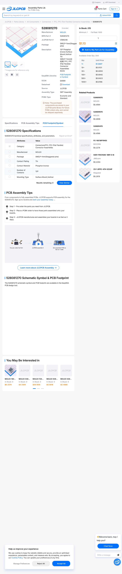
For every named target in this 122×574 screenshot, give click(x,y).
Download (66, 84)
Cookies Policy (17, 558)
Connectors (46, 22)
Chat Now (108, 546)
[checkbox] (10, 146)
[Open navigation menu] (3, 8)
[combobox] (50, 15)
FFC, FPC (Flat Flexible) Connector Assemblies (72, 22)
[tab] (11, 123)
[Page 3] (42, 388)
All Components (33, 22)
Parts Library (19, 22)
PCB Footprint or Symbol (65, 75)
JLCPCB (8, 22)
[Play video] (38, 244)
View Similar (64, 183)
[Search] (117, 15)
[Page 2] (38, 388)
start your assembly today (43, 200)
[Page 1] (34, 388)
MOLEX (63, 32)
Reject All (41, 564)
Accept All (61, 564)
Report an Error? (65, 136)
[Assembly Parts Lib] (16, 9)
